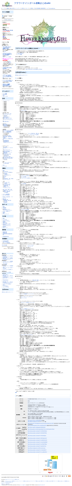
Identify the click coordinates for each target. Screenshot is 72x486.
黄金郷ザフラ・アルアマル (8, 148)
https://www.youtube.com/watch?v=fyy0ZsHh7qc (37, 446)
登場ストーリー (7, 186)
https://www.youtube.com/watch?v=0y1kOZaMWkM (37, 442)
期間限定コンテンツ (6, 224)
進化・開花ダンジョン (7, 117)
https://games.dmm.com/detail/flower (35, 420)
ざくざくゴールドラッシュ (8, 120)
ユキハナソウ (30, 246)
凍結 (11, 8)
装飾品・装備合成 (6, 191)
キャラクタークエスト (8, 210)
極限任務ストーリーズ (8, 152)
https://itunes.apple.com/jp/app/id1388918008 (36, 427)
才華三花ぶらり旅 (7, 156)
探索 (3, 206)
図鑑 (3, 170)
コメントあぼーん (23, 484)
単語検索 (38, 8)
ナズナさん (5, 219)
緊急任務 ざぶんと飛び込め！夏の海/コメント (8, 259)
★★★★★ (5, 173)
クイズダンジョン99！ (7, 113)
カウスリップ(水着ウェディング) (27, 302)
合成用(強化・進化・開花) (8, 178)
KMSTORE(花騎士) (6, 84)
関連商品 (4, 226)
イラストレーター (7, 187)
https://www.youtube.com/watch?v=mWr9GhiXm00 (37, 440)
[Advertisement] (40, 13)
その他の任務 (6, 163)
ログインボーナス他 (6, 223)
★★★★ (5, 175)
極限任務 (5, 115)
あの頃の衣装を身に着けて (8, 157)
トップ (3, 8)
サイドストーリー (7, 149)
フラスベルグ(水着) (7, 283)
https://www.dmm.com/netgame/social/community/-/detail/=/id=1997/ (41, 423)
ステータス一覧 (6, 182)
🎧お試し (4, 51)
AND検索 (5, 16)
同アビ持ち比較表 (6, 194)
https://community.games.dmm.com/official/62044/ (37, 425)
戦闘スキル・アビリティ (8, 190)
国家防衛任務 (6, 155)
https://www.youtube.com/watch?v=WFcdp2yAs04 (37, 438)
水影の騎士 (5, 153)
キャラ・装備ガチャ (6, 211)
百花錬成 (6, 192)
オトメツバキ (24, 298)
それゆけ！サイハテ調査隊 (8, 130)
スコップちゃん (6, 220)
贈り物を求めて (6, 121)
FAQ (3, 95)
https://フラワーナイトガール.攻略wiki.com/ (12, 479)
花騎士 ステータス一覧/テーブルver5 (8, 268)
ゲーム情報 (19, 54)
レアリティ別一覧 (6, 184)
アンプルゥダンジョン (8, 118)
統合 (11, 172)
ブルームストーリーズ (8, 150)
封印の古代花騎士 (6, 151)
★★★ (4, 176)
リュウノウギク (30, 245)
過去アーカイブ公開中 (7, 56)
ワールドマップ (6, 213)
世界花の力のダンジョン (8, 142)
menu (6, 19)
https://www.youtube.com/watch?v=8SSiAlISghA (37, 435)
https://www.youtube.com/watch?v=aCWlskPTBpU (37, 444)
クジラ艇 (5, 146)
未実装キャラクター (6, 221)
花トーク (4, 198)
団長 (3, 218)
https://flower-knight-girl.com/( (33, 421)
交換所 (4, 212)
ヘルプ (47, 8)
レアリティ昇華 (7, 172)
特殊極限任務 (6, 140)
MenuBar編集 (4, 245)
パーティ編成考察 (6, 194)
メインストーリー (6, 100)
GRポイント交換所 (6, 84)
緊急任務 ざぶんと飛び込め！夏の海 (8, 256)
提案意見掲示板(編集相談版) (7, 234)
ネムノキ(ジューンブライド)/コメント (7, 263)
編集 (8, 8)
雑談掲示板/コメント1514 (8, 257)
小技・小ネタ (5, 96)
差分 (13, 8)
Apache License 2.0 (41, 484)
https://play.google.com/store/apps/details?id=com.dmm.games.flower (41, 429)
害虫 (3, 165)
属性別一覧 (6, 185)
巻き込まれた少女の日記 (8, 158)
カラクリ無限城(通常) (7, 132)
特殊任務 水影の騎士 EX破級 (8, 137)
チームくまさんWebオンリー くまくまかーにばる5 (8, 81)
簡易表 (6, 183)
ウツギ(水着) (23, 176)
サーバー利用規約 (6, 242)
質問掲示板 (5, 232)
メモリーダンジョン (7, 114)
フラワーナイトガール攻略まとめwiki (32, 3)
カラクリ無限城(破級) (7, 131)
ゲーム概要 (5, 93)
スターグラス (6, 287)
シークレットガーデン (7, 162)
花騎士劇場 (5, 222)
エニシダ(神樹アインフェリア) (27, 293)
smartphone (52, 8)
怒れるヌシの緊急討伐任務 (8, 139)
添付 (23, 8)
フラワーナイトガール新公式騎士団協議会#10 (7, 54)
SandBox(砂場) (6, 240)
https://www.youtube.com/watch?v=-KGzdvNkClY (37, 450)
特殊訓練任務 (6, 141)
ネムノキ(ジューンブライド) (26, 296)
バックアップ (18, 8)
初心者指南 (5, 94)
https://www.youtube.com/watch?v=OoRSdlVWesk (37, 431)
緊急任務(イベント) (7, 124)
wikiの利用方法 (5, 241)
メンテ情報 (5, 264)
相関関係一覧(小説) (7, 200)
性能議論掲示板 (6, 236)
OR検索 (10, 16)
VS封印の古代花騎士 (7, 135)
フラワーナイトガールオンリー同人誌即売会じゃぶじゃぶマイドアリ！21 (8, 76)
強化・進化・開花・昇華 (7, 189)
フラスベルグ (23, 110)
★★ (4, 177)
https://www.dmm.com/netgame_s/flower (34, 69)
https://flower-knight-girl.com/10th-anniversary (36, 448)
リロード (27, 8)
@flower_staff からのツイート (7, 292)
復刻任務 (5, 125)
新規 (32, 8)
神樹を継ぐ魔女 (35, 280)
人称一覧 (5, 201)
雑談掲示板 (5, 231)
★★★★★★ (5, 171)
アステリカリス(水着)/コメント (8, 270)
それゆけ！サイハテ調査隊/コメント (8, 266)
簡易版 (6, 174)
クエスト (4, 208)
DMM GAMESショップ (7, 85)
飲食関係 (5, 202)
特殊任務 (5, 159)
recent (9, 19)
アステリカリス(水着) (7, 272)
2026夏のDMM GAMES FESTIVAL (7, 68)
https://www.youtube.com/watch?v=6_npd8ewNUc (37, 452)
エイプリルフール (7, 225)
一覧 (35, 8)
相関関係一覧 (5, 199)
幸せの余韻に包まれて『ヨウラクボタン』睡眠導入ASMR (7, 47)
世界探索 (4, 207)
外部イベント (5, 227)
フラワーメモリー (6, 179)
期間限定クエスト (6, 209)
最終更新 (43, 8)
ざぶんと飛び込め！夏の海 (8, 30)
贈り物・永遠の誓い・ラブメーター (8, 197)
